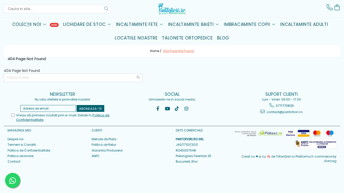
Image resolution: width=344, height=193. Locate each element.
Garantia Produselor (107, 150)
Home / (156, 51)
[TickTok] (177, 108)
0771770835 (284, 105)
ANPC (96, 156)
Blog (223, 38)
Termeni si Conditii (22, 144)
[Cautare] (106, 9)
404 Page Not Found (178, 51)
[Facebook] (157, 108)
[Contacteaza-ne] (330, 7)
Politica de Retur (104, 144)
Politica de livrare (20, 156)
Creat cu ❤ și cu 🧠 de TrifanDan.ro (269, 156)
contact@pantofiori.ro (284, 112)
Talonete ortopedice (187, 38)
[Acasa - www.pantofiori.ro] (172, 9)
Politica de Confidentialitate (29, 150)
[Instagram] (186, 108)
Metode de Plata (104, 139)
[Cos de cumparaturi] (337, 7)
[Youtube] (167, 108)
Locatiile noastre (136, 38)
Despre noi (15, 139)
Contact (14, 161)
